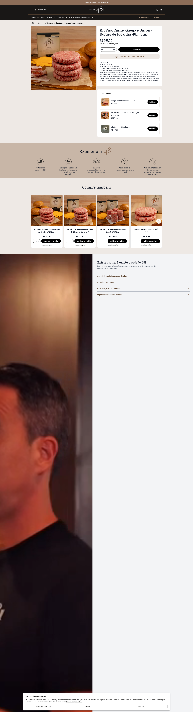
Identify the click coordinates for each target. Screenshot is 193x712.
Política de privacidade (74, 702)
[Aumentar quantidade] (114, 49)
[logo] (97, 9)
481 (39, 23)
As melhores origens (105, 282)
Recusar (141, 706)
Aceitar (87, 706)
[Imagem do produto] (47, 210)
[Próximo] (158, 221)
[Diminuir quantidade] (102, 49)
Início (32, 23)
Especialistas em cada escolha (109, 294)
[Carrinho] (161, 9)
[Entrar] (157, 9)
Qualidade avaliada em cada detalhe (112, 276)
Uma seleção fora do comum (109, 288)
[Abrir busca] (33, 9)
